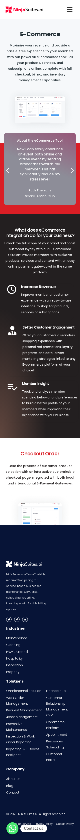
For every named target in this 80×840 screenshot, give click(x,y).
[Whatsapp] (12, 828)
